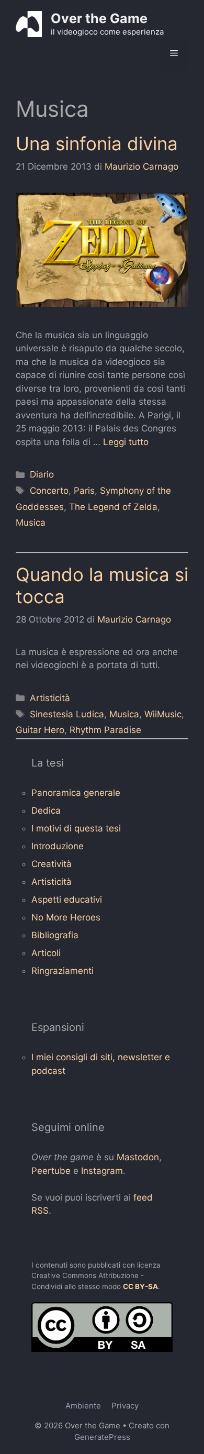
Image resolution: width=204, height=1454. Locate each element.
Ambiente (83, 1406)
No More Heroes (65, 917)
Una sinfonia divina (97, 143)
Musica (31, 522)
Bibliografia (54, 935)
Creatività (51, 864)
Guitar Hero (40, 730)
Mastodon (138, 1157)
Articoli (46, 953)
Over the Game (99, 18)
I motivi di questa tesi (76, 828)
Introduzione (57, 846)
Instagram (102, 1171)
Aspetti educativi (66, 899)
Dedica (46, 810)
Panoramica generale (75, 792)
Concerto (49, 490)
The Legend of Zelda (113, 507)
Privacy (125, 1406)
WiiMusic (163, 714)
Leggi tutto (126, 442)
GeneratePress (102, 1437)
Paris (84, 490)
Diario (42, 474)
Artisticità (50, 698)
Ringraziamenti (62, 970)
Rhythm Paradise (105, 730)
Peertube (51, 1171)
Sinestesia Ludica (67, 714)
